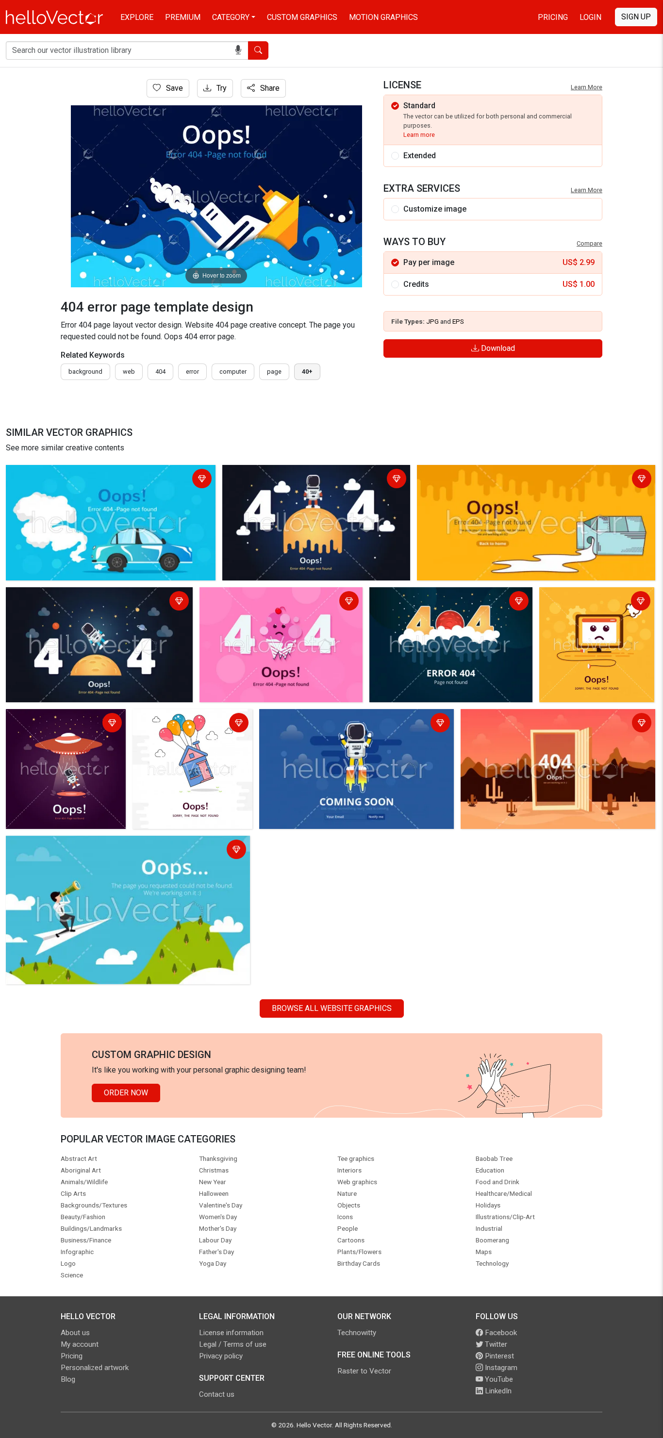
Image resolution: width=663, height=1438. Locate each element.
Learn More (586, 87)
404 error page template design (62, 474)
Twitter (495, 1344)
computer (233, 371)
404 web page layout (44, 844)
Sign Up (636, 16)
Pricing (553, 17)
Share (269, 88)
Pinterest (498, 1356)
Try (221, 88)
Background (85, 371)
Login (590, 17)
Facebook (500, 1332)
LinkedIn (497, 1391)
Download (497, 348)
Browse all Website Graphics (332, 1008)
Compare (589, 243)
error (192, 371)
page (274, 371)
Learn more (419, 134)
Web (129, 371)
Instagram (500, 1367)
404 (160, 371)
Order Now (126, 1092)
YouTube (498, 1379)
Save (173, 88)
